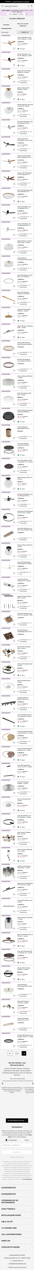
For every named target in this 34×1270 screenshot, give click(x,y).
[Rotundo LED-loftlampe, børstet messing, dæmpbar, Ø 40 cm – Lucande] (17, 348)
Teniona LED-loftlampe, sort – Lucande (25, 901)
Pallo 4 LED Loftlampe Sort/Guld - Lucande (23, 1001)
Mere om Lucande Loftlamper (22, 25)
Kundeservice (8, 1187)
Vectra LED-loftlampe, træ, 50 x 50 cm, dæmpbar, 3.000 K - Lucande (25, 614)
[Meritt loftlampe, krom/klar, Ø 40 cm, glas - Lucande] (17, 247)
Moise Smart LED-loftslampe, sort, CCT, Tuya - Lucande (25, 511)
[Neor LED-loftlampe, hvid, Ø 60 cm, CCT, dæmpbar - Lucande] (17, 281)
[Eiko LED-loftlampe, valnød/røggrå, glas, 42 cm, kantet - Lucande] (17, 635)
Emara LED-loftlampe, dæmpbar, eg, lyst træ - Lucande (23, 293)
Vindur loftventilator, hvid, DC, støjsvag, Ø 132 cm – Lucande (24, 224)
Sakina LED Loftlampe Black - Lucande (25, 664)
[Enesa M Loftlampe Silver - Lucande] (17, 804)
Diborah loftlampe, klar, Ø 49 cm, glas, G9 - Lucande (25, 105)
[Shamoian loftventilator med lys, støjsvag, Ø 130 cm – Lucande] (17, 500)
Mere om (5, 1240)
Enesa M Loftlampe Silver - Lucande (24, 799)
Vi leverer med (9, 1228)
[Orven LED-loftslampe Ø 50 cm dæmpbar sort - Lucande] (17, 957)
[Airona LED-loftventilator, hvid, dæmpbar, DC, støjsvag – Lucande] (17, 568)
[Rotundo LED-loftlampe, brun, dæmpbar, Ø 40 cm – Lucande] (17, 365)
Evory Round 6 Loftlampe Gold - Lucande (24, 833)
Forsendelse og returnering (9, 1201)
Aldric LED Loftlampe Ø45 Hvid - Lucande (24, 393)
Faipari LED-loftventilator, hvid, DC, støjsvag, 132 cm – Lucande (24, 156)
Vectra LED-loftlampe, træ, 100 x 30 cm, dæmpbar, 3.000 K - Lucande (25, 529)
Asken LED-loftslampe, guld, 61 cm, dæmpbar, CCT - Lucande (25, 190)
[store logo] (12, 6)
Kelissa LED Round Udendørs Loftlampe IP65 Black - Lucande (25, 411)
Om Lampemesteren (11, 1234)
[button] (14, 48)
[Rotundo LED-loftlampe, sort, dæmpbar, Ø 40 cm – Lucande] (17, 1041)
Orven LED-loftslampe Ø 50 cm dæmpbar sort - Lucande (24, 951)
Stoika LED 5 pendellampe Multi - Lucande (24, 597)
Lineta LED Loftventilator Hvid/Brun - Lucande (24, 310)
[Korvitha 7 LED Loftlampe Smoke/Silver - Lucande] (17, 872)
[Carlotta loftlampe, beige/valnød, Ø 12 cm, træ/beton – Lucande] (17, 432)
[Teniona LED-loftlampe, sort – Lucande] (17, 906)
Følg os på (7, 1221)
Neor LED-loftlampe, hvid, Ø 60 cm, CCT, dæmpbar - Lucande (24, 275)
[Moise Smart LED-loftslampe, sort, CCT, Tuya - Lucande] (17, 517)
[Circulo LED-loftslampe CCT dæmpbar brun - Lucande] (17, 754)
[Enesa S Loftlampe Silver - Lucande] (17, 686)
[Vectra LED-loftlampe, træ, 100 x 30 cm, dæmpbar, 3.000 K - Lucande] (17, 534)
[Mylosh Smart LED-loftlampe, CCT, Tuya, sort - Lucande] (17, 889)
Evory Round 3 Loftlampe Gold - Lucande (24, 647)
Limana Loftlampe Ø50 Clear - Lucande (25, 376)
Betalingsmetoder (11, 1215)
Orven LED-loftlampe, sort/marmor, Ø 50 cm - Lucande (23, 444)
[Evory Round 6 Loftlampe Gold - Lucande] (17, 838)
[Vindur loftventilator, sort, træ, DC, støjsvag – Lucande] (17, 59)
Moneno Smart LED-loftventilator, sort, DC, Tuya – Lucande (25, 139)
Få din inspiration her (16, 1120)
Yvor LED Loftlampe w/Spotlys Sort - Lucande (24, 579)
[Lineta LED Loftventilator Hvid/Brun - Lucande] (17, 315)
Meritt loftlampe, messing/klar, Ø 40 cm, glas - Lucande (25, 258)
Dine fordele (8, 1209)
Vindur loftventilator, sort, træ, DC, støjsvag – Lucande (24, 54)
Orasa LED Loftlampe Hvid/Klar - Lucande (23, 782)
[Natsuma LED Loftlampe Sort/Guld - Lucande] (17, 973)
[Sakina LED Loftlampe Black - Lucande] (17, 669)
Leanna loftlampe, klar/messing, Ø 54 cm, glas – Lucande (25, 985)
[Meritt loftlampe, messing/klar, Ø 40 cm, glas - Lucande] (17, 264)
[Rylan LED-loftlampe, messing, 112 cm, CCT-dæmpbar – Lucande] (17, 1024)
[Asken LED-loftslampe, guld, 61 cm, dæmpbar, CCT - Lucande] (17, 195)
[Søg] (28, 6)
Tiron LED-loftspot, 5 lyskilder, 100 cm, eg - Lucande (23, 698)
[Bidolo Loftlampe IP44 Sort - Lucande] (17, 483)
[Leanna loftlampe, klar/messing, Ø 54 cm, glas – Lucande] (17, 990)
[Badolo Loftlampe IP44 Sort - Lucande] (17, 551)
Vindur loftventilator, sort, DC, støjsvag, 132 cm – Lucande (24, 207)
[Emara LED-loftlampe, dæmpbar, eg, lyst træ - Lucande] (17, 298)
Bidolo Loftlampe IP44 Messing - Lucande (23, 88)
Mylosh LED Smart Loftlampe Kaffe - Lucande (25, 326)
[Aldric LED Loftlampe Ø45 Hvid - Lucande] (17, 399)
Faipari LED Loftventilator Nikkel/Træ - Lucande (24, 71)
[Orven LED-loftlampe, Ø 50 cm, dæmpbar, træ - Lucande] (17, 466)
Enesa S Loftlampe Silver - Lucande (24, 681)
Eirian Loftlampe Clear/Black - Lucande (25, 918)
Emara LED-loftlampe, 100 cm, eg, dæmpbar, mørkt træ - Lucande (25, 715)
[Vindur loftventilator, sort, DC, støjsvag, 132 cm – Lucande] (17, 213)
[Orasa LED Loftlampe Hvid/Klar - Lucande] (17, 788)
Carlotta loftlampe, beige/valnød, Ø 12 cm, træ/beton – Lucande (23, 427)
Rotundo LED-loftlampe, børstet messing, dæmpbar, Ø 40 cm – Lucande (24, 343)
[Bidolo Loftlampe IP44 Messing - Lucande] (17, 93)
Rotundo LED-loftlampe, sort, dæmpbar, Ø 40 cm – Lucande (25, 1035)
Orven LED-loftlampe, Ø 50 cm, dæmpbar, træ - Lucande (25, 461)
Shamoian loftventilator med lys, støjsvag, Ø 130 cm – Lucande (24, 494)
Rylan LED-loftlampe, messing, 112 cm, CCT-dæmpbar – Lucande (23, 1019)
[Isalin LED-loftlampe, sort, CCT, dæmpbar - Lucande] (17, 821)
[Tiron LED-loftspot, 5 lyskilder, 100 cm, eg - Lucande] (17, 704)
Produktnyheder (10, 1247)
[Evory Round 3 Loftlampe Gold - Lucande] (17, 653)
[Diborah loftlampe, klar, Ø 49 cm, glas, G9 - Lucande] (17, 110)
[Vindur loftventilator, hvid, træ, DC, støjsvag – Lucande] (17, 43)
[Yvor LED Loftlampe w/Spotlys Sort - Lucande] (17, 585)
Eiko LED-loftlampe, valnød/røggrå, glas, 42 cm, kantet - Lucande (24, 630)
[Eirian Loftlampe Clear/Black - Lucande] (17, 923)
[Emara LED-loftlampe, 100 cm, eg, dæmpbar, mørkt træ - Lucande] (17, 720)
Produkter (6, 25)
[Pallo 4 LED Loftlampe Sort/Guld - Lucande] (17, 1007)
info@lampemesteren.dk (17, 1264)
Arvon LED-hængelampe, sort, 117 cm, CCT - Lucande (24, 765)
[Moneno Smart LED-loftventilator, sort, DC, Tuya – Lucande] (17, 145)
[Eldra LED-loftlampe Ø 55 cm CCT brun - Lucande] (17, 940)
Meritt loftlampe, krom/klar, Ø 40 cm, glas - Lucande (24, 241)
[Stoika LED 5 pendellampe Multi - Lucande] (17, 602)
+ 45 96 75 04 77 (17, 1261)
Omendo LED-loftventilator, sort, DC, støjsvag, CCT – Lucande (24, 173)
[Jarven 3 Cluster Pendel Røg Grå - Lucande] (17, 855)
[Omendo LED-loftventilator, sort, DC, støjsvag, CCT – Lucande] (17, 179)
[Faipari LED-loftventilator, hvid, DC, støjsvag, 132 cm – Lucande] (17, 162)
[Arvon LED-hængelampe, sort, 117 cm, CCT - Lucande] (17, 771)
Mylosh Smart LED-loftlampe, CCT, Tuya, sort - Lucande (25, 884)
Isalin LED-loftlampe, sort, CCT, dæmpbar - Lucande (24, 816)
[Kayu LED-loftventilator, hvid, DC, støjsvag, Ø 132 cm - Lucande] (17, 127)
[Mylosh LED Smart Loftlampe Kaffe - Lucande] (17, 331)
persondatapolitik (27, 1179)
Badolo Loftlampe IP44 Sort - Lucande (25, 545)
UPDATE (16, 14)
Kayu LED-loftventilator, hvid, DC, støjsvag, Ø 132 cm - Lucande (25, 122)
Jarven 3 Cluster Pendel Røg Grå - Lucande (24, 850)
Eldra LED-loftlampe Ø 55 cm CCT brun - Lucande (25, 935)
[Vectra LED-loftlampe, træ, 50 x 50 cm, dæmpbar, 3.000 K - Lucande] (17, 619)
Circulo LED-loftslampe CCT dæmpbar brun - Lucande (24, 749)
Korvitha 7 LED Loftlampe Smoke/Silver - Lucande (24, 866)
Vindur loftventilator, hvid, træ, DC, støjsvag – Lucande (24, 38)
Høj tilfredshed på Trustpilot (20, 1)
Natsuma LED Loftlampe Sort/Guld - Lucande (23, 968)
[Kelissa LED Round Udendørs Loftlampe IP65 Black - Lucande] (17, 416)
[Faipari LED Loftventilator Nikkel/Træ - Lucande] (17, 77)
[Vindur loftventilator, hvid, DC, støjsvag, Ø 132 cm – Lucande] (17, 230)
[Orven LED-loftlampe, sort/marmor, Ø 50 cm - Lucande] (17, 449)
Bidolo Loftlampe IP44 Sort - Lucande (25, 478)
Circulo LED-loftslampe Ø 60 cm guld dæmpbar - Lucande (25, 732)
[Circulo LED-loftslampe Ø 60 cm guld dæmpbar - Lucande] (17, 737)
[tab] (17, 1187)
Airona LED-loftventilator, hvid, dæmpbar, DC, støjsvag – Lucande (24, 562)
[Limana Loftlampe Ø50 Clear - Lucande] (17, 382)
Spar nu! (19, 11)
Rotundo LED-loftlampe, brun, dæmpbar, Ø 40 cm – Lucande (24, 360)
